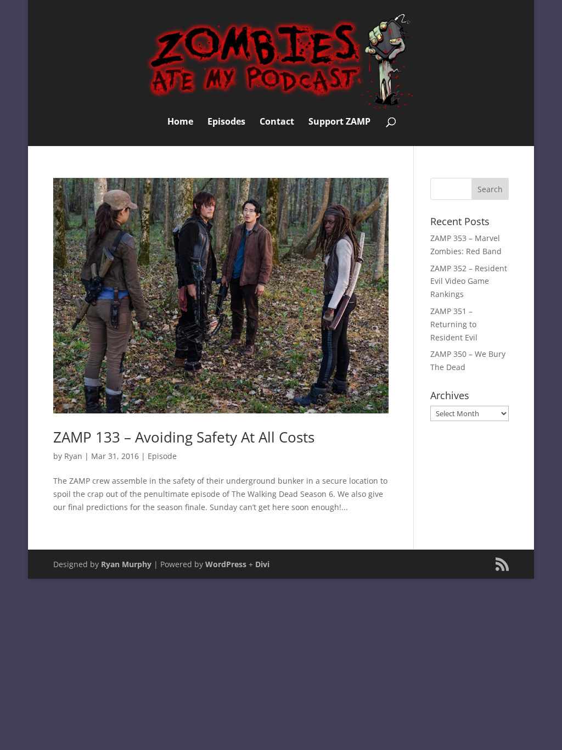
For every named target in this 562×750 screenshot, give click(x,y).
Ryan (73, 456)
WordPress (225, 564)
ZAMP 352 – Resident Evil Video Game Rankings (468, 281)
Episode (162, 456)
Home (180, 122)
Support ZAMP (339, 122)
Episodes (226, 122)
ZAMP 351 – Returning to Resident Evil (453, 324)
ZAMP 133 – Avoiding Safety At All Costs (183, 437)
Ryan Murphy (126, 564)
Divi (262, 564)
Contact (277, 122)
